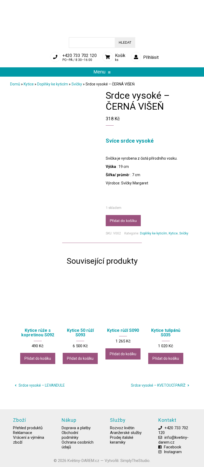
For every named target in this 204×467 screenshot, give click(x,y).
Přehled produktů (27, 427)
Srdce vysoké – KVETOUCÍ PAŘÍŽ (158, 385)
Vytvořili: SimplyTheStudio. (127, 460)
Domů (15, 84)
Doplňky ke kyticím (52, 84)
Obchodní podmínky (70, 435)
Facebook (172, 447)
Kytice (29, 84)
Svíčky (76, 84)
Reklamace (22, 432)
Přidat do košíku (123, 220)
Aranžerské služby (126, 432)
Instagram (173, 451)
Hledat (125, 42)
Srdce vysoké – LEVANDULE (41, 385)
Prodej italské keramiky (121, 440)
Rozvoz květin (122, 427)
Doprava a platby (76, 427)
